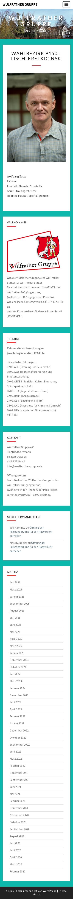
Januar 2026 (17, 596)
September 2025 (20, 603)
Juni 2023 (15, 702)
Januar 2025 (17, 653)
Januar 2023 (17, 723)
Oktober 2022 (18, 737)
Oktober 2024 (18, 667)
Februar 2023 (17, 716)
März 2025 (16, 646)
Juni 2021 (15, 787)
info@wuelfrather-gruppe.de (24, 466)
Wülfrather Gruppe (20, 4)
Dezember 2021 (19, 772)
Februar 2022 (17, 765)
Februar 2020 (17, 871)
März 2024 (16, 681)
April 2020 (16, 857)
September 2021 (20, 780)
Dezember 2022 (19, 730)
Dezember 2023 (19, 695)
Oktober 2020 (18, 822)
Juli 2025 (15, 617)
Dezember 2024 (19, 660)
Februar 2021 (17, 801)
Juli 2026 (15, 582)
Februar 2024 (17, 688)
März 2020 (16, 864)
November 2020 (19, 815)
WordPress (50, 890)
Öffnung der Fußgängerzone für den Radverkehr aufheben (31, 531)
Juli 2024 (15, 674)
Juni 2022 (15, 751)
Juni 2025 (15, 624)
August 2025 (17, 610)
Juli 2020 (15, 843)
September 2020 (20, 829)
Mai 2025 (15, 631)
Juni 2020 (15, 850)
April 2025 (16, 639)
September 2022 (20, 744)
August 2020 (17, 836)
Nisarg (36, 894)
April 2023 (16, 709)
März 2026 (16, 589)
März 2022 (16, 758)
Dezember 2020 (19, 808)
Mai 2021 (15, 794)
